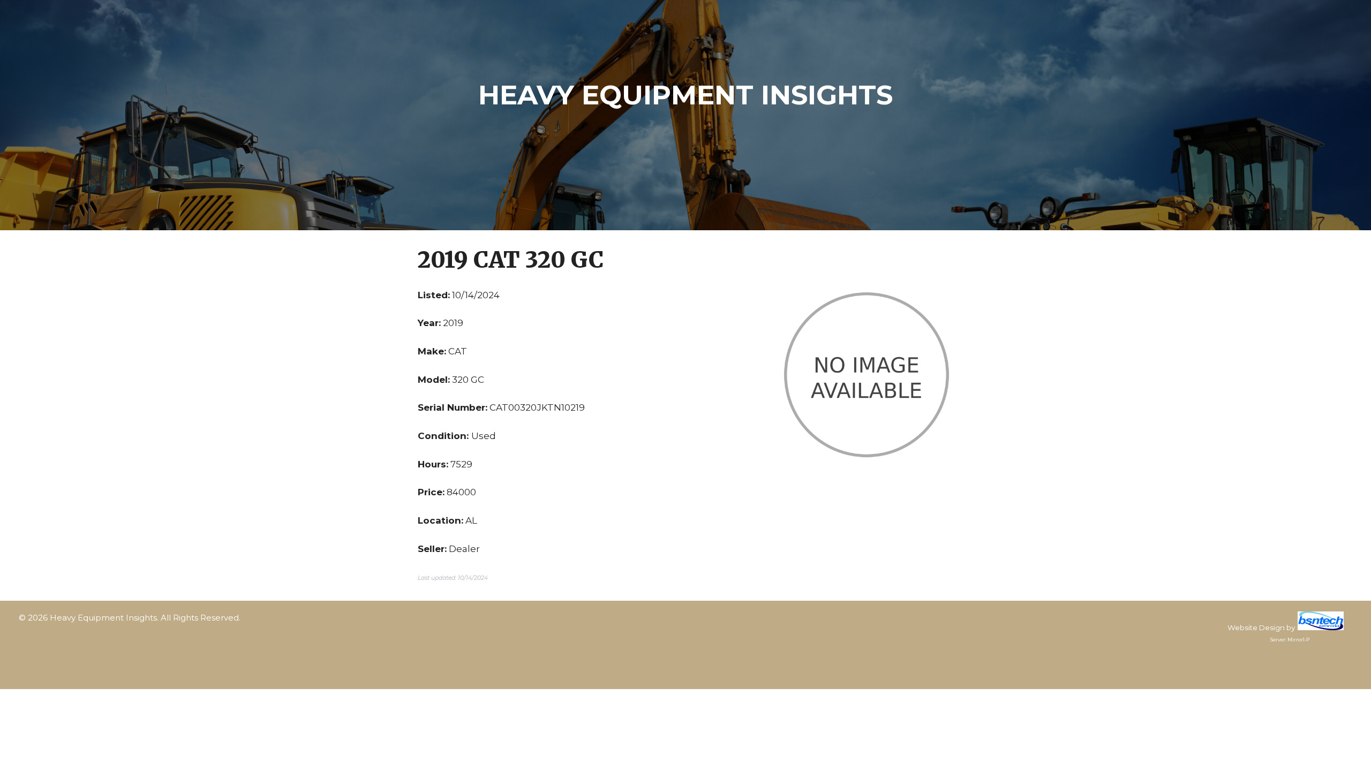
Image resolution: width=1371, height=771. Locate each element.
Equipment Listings (130, 630)
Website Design (1256, 627)
